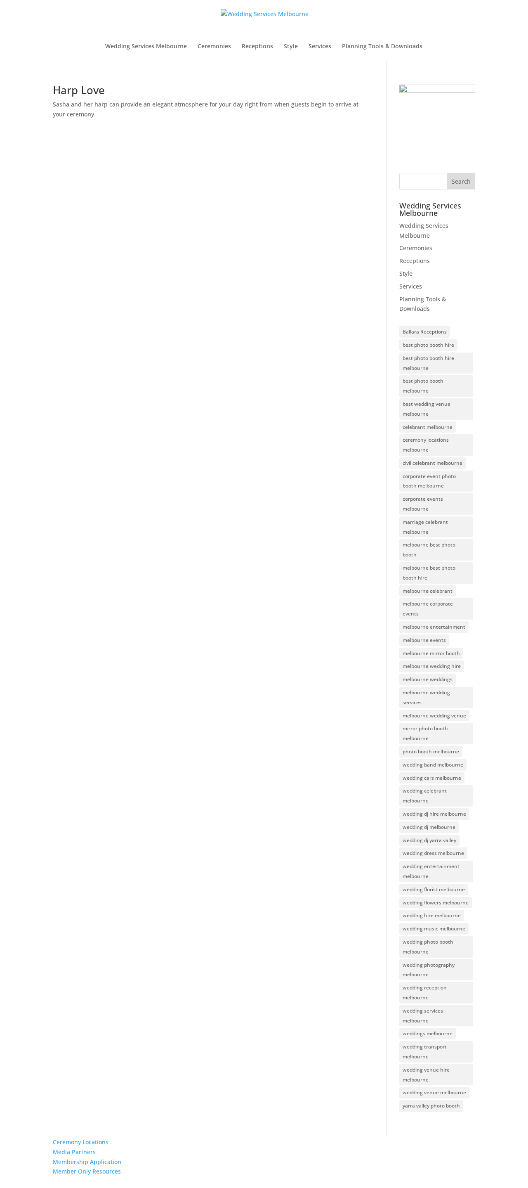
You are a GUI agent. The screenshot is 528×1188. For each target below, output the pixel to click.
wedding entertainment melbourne (431, 871)
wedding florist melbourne (434, 889)
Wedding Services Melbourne (146, 46)
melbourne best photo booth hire (429, 572)
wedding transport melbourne (425, 1051)
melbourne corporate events (428, 608)
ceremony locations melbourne (426, 444)
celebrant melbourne (428, 427)
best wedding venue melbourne (426, 408)
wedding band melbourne (433, 764)
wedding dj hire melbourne (434, 813)
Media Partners (74, 1152)
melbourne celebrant (428, 590)
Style (291, 46)
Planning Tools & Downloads (382, 46)
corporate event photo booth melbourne (429, 481)
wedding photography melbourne (429, 969)
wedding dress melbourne (433, 853)
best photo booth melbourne (423, 385)
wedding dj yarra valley (429, 840)
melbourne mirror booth (431, 653)
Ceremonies (214, 46)
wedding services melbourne (423, 1015)
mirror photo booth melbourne (425, 733)
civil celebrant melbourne (432, 462)
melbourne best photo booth (429, 549)
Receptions (257, 46)
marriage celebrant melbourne (425, 526)
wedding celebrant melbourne (425, 795)
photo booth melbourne (431, 751)
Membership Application (87, 1162)
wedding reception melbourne (425, 992)
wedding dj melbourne (429, 827)
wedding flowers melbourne (436, 902)
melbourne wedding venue (434, 715)
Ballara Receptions (425, 331)
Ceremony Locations (80, 1142)
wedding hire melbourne (432, 915)
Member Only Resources (87, 1171)
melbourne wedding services (426, 697)
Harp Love (79, 90)
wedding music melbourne (434, 928)
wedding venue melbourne (434, 1092)
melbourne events (424, 640)
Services (320, 46)
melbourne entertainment (434, 626)
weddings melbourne (428, 1033)
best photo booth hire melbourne (428, 363)
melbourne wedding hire (432, 666)
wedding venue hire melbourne (426, 1074)
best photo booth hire (428, 344)
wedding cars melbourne (432, 777)
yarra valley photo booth (431, 1105)
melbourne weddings (428, 679)
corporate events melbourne (423, 503)
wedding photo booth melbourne (428, 946)
